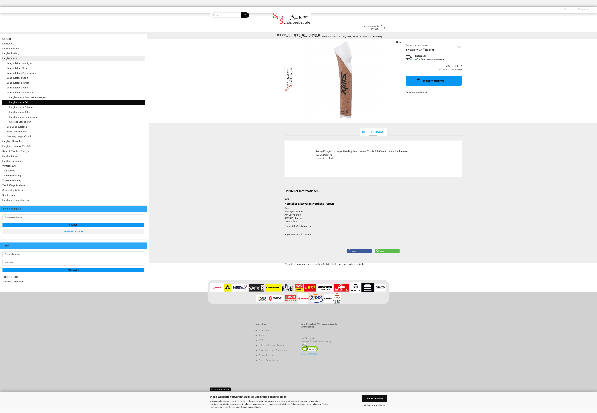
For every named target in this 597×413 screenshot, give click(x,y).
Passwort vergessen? (13, 281)
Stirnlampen (8, 195)
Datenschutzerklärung (251, 407)
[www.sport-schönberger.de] (292, 18)
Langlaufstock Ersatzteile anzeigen (27, 97)
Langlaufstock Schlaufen (22, 107)
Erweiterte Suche (73, 232)
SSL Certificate (309, 353)
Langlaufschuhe (10, 48)
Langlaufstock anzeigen (19, 63)
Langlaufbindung (10, 53)
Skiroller (6, 38)
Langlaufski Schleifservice (16, 200)
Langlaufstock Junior (18, 82)
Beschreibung (373, 132)
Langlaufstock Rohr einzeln (23, 117)
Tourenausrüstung (11, 180)
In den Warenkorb (433, 80)
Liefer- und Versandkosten (271, 345)
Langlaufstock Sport (17, 77)
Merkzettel (584, 9)
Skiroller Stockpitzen (20, 121)
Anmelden (73, 270)
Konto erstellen (10, 276)
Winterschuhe (9, 165)
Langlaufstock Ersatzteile (20, 92)
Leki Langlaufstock (17, 126)
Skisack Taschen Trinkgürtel (17, 151)
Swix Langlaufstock (17, 131)
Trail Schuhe (8, 170)
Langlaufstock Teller (19, 112)
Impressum (264, 330)
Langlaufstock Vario (17, 87)
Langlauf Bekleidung (12, 161)
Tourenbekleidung (11, 175)
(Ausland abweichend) (435, 59)
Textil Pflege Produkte (13, 185)
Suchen (73, 225)
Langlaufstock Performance (21, 73)
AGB (261, 340)
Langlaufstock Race (17, 68)
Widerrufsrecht (266, 355)
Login (569, 9)
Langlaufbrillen (10, 156)
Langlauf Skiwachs (12, 141)
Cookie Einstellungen (268, 360)
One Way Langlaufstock (19, 136)
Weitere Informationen (374, 405)
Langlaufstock (9, 58)
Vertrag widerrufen (220, 389)
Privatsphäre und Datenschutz (273, 350)
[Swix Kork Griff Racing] (343, 79)
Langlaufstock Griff (19, 102)
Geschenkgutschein (12, 190)
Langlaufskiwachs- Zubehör (16, 146)
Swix (398, 42)
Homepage (341, 264)
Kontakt (262, 335)
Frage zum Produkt (418, 92)
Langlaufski (8, 43)
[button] (359, 251)
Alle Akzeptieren (375, 398)
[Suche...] (245, 15)
